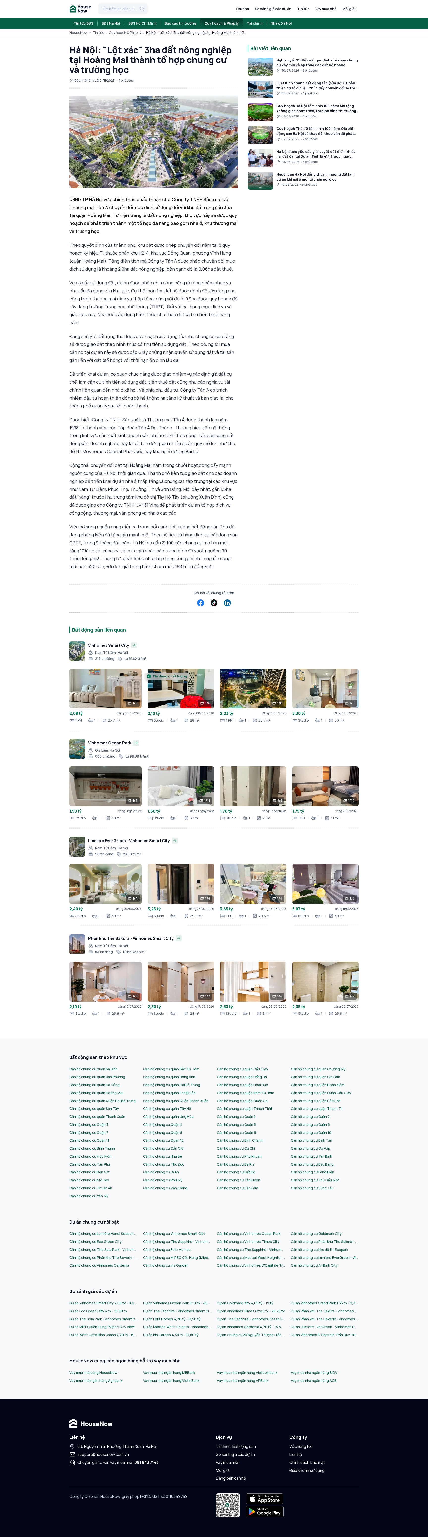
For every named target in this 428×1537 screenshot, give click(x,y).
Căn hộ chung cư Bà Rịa (235, 1164)
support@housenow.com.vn (103, 1454)
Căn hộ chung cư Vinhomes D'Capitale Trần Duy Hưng (251, 1265)
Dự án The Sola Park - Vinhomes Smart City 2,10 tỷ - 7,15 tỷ (103, 1319)
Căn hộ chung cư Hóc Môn (90, 1156)
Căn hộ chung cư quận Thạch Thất (244, 1108)
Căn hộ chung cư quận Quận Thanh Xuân (175, 1100)
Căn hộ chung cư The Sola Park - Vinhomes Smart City (103, 1249)
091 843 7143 (146, 1462)
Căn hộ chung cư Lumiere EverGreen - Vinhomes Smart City (325, 1257)
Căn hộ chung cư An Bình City (314, 1265)
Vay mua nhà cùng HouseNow (93, 1372)
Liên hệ (295, 1454)
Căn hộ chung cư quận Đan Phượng (97, 1077)
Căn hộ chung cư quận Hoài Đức (242, 1084)
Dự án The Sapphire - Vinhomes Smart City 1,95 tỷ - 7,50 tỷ (177, 1311)
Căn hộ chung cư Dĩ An (161, 1172)
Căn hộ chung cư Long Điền (312, 1172)
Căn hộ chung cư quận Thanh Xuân (97, 1116)
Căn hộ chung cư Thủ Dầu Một (315, 1180)
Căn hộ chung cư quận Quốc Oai (242, 1100)
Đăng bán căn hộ (231, 1478)
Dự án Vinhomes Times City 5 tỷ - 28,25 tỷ (251, 1311)
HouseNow (78, 32)
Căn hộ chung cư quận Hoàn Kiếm (317, 1084)
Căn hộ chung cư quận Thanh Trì (317, 1108)
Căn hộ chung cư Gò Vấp (310, 1148)
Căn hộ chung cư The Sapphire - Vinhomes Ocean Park (251, 1249)
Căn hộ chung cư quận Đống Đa (242, 1077)
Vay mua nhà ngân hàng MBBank (169, 1372)
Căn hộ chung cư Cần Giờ (163, 1148)
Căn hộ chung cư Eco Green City (95, 1241)
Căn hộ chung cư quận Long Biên (169, 1092)
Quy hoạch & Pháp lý (125, 32)
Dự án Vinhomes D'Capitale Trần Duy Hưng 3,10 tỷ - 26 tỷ (325, 1334)
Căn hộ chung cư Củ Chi (236, 1148)
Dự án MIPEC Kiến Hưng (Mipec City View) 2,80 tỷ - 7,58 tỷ (103, 1326)
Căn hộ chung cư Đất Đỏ (236, 1172)
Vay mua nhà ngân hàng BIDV (314, 1372)
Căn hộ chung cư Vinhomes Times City (248, 1241)
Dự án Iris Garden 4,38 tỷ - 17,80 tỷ (171, 1334)
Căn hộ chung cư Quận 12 (163, 1140)
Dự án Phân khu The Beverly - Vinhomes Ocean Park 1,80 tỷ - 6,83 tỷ (325, 1319)
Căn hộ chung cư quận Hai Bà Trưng (171, 1084)
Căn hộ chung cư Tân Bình (311, 1156)
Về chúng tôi (300, 1446)
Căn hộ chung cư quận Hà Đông (94, 1084)
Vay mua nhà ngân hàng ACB (314, 1380)
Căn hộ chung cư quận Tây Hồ (167, 1108)
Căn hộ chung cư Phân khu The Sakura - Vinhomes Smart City (325, 1241)
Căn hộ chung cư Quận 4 (162, 1124)
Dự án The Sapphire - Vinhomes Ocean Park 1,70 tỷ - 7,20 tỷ (251, 1319)
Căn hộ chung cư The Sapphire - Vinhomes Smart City (177, 1241)
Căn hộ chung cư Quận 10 (311, 1132)
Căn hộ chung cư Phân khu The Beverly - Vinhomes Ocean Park (103, 1257)
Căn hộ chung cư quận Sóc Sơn (316, 1100)
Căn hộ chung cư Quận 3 (88, 1124)
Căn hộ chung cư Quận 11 (89, 1140)
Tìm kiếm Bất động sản (236, 1446)
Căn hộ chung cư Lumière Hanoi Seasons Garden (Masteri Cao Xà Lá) (103, 1233)
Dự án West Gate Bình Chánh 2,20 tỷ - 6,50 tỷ (103, 1334)
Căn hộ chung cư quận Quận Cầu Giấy (321, 1092)
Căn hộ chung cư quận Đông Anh (169, 1077)
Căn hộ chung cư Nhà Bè (162, 1156)
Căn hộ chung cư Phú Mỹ (163, 1180)
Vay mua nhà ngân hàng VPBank (242, 1380)
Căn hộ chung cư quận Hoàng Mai (96, 1092)
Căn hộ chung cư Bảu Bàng (312, 1164)
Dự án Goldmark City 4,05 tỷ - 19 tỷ (245, 1303)
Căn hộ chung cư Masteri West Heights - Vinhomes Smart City (251, 1257)
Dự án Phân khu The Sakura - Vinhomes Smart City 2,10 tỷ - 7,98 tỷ (325, 1311)
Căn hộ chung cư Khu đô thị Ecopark (319, 1249)
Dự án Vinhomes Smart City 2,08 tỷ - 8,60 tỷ (103, 1303)
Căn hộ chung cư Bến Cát (89, 1172)
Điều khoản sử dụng (307, 1470)
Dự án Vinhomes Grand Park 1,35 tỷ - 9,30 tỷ (325, 1303)
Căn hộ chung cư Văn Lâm (237, 1188)
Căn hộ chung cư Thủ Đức (163, 1164)
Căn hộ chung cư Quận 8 (162, 1132)
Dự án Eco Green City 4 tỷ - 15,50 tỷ (98, 1311)
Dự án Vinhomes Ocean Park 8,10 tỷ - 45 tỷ (177, 1303)
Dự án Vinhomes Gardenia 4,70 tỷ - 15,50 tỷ (251, 1326)
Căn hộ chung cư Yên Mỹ (88, 1196)
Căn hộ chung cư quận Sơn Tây (94, 1108)
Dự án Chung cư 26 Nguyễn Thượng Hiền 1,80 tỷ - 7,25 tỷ (251, 1334)
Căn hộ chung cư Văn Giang (165, 1188)
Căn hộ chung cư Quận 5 (236, 1124)
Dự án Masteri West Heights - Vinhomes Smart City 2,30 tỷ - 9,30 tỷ (177, 1326)
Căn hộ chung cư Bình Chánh (240, 1140)
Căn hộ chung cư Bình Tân (311, 1140)
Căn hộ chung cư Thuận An (90, 1188)
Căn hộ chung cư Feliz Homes (167, 1249)
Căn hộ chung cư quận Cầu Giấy (242, 1069)
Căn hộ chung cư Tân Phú (89, 1164)
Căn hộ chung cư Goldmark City (316, 1233)
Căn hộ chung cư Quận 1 (236, 1116)
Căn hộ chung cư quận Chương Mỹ (318, 1069)
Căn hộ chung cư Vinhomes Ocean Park (248, 1233)
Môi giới (349, 8)
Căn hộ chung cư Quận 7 (88, 1132)
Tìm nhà (242, 8)
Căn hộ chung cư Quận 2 (310, 1116)
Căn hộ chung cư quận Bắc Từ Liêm (171, 1069)
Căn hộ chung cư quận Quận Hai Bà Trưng (102, 1100)
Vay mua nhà (325, 8)
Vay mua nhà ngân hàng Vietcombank (247, 1372)
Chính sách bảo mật (307, 1462)
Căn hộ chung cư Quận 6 (310, 1124)
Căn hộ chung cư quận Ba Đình (93, 1069)
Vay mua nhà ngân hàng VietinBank (171, 1380)
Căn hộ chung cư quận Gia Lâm (315, 1077)
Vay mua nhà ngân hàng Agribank (95, 1380)
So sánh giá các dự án (273, 8)
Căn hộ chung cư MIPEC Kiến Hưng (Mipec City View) (177, 1257)
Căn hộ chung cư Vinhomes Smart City (174, 1233)
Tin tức (303, 8)
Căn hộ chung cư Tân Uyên (238, 1180)
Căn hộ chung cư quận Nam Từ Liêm (245, 1092)
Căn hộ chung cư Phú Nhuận (239, 1156)
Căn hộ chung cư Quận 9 (236, 1132)
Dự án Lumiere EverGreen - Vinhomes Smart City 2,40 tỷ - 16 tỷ (325, 1326)
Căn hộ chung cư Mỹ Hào (89, 1180)
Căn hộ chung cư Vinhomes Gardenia (99, 1265)
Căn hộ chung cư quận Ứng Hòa (168, 1116)
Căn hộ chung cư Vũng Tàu (312, 1188)
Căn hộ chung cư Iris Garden (165, 1265)
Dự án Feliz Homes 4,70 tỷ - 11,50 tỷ (172, 1319)
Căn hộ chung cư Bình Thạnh (92, 1148)
